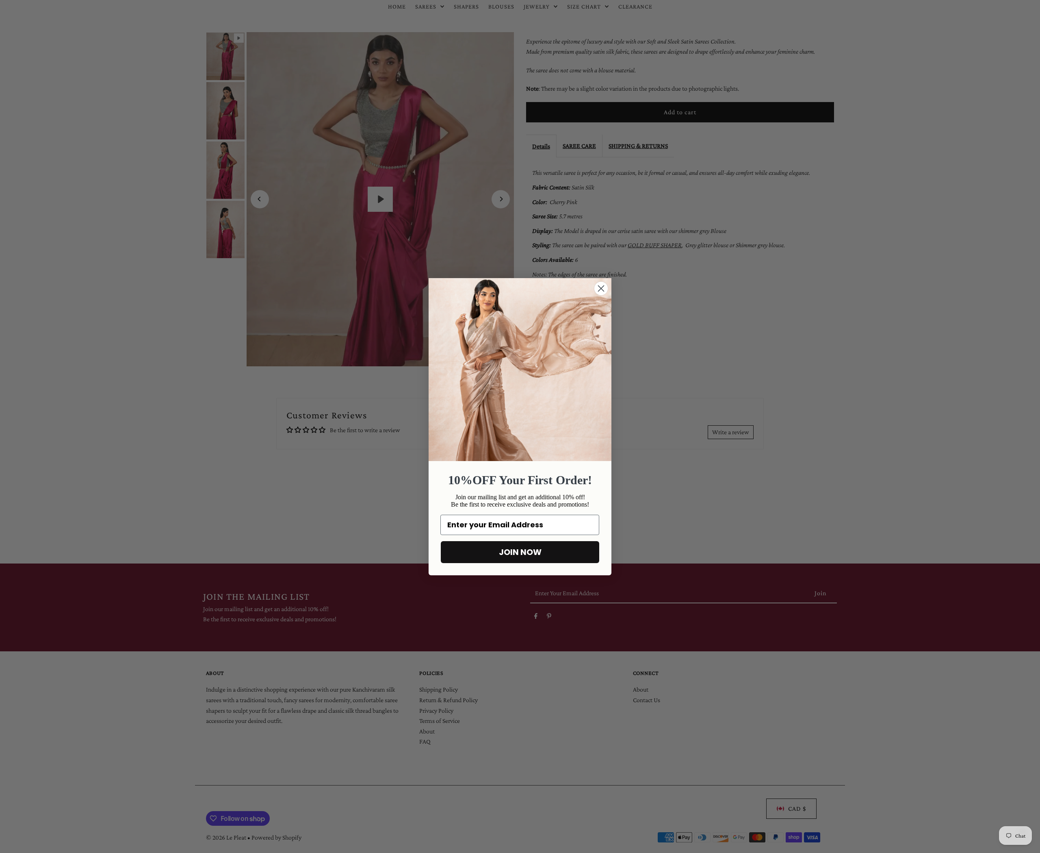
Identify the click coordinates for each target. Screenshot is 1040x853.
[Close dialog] (601, 288)
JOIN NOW (520, 552)
